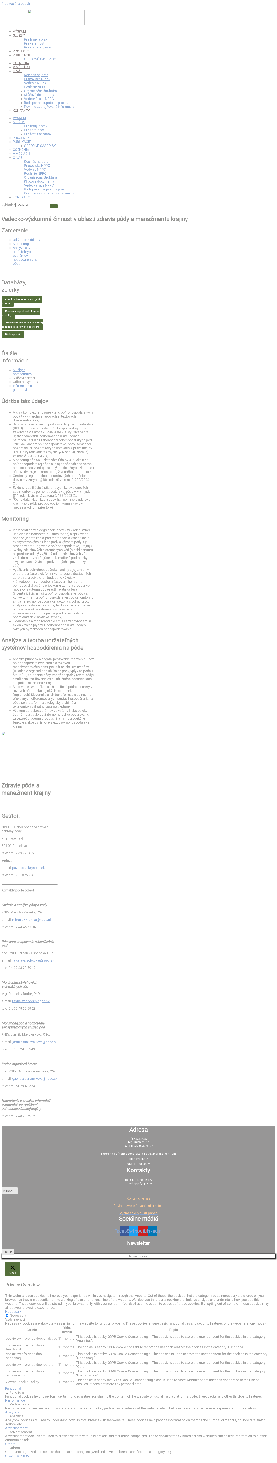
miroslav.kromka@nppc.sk (32, 920)
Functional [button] (13, 1388)
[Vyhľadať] (54, 206)
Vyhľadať (8, 205)
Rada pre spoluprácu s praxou (46, 103)
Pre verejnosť (34, 43)
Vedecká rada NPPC (39, 99)
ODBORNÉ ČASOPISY (40, 59)
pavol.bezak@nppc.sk (28, 868)
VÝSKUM (19, 31)
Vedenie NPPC (35, 83)
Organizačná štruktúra (40, 91)
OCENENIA (21, 63)
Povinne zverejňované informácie (49, 107)
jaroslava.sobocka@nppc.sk (33, 960)
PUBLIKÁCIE (22, 55)
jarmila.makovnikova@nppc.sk (34, 1042)
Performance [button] (15, 1400)
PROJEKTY (21, 51)
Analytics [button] (12, 1412)
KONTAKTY (21, 111)
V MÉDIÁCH (21, 67)
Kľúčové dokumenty (39, 95)
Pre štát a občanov (37, 47)
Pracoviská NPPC (37, 79)
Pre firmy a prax (35, 39)
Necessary (18, 1315)
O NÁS (17, 71)
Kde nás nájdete (36, 75)
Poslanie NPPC (35, 87)
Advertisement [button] (16, 1428)
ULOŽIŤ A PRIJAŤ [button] (18, 1456)
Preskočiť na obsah (16, 3)
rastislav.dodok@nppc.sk (31, 1001)
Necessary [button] (13, 1311)
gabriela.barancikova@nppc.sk (34, 1079)
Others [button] (10, 1444)
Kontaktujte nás (138, 1198)
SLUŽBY (19, 35)
